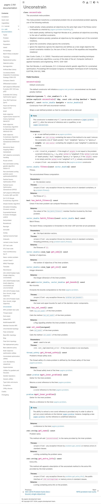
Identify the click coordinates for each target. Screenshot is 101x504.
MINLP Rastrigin (8, 263)
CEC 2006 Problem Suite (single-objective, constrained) (11, 275)
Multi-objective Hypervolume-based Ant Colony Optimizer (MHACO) (11, 117)
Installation (5, 17)
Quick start (5, 20)
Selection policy (8, 63)
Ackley (5, 233)
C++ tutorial (5, 26)
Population (6, 44)
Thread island (7, 313)
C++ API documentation (7, 31)
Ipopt (5, 111)
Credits (4, 391)
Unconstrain (7, 307)
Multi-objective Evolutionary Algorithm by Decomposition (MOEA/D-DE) (10, 128)
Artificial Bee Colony (9, 69)
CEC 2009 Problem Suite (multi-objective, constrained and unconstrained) (11, 284)
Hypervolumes (8, 367)
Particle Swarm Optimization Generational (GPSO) (10, 187)
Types (5, 35)
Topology (6, 57)
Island (5, 47)
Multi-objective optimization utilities (9, 352)
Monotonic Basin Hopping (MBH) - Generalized (9, 149)
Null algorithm (7, 66)
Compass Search (9, 80)
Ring (4, 338)
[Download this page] (87, 2)
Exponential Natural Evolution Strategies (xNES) (9, 215)
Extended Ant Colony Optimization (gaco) (10, 96)
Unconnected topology (10, 329)
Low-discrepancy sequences (9, 363)
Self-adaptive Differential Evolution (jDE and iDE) (11, 194)
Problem (6, 38)
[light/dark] (94, 2)
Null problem (7, 220)
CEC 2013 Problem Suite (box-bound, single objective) (11, 293)
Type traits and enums (10, 382)
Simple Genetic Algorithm (11, 204)
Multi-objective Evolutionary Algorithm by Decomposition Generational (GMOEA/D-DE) (11, 139)
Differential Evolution (10, 83)
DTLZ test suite (8, 248)
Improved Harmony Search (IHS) (9, 107)
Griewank (6, 239)
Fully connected (8, 332)
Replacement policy (9, 60)
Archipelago (7, 50)
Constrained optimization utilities (11, 357)
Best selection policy (10, 347)
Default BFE (7, 319)
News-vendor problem (10, 257)
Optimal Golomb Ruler (10, 236)
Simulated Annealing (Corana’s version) (9, 208)
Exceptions (7, 385)
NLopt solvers (8, 160)
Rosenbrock (7, 223)
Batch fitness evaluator (10, 54)
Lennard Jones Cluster (10, 242)
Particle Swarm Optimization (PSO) (9, 181)
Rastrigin (6, 226)
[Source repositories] (83, 2)
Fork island (6, 316)
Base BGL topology (9, 335)
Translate (6, 266)
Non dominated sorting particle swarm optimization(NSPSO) (10, 174)
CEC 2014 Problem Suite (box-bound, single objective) (11, 301)
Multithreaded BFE (9, 322)
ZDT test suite (7, 245)
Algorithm (6, 41)
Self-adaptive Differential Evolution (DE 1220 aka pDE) (11, 89)
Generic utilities (8, 379)
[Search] (97, 2)
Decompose (7, 270)
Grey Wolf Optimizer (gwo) (9, 101)
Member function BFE (10, 325)
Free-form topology (9, 341)
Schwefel (6, 230)
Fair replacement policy (10, 344)
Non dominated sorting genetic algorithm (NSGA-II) (10, 166)
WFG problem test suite (11, 310)
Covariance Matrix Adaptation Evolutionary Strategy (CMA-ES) (11, 75)
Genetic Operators (9, 376)
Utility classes (7, 388)
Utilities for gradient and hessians (11, 372)
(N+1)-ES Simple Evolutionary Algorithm (10, 199)
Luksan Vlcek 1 (8, 260)
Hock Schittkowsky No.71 (9, 253)
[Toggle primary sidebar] (23, 2)
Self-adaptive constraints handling (11, 156)
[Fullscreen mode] (90, 2)
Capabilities (5, 23)
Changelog (5, 395)
